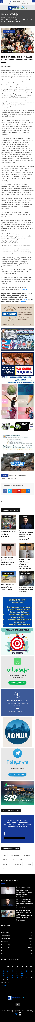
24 (8, 978)
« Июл (3, 985)
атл (4, 855)
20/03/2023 (7, 66)
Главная (3, 17)
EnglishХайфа (16, 932)
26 (17, 978)
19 (17, 975)
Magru (16, 1014)
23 (3, 978)
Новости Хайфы (12, 17)
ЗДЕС (23, 301)
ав (13, 860)
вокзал (5, 860)
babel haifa (12, 475)
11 (12, 973)
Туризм (16, 951)
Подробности (25, 289)
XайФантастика (16, 935)
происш (28, 864)
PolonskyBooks (22, 475)
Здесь (25, 299)
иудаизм (27, 855)
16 (3, 975)
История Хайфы (16, 944)
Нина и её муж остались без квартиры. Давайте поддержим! (26, 589)
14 (26, 973)
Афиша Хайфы (16, 938)
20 (22, 975)
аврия (5, 869)
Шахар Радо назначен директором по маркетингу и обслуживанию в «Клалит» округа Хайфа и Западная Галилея (24, 890)
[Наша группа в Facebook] (18, 1004)
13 (22, 973)
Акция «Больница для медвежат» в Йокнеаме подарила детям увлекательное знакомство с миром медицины (24, 914)
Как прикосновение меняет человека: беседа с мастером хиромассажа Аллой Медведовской (7, 561)
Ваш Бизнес (16, 941)
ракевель (17, 864)
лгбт (20, 860)
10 (8, 973)
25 (12, 978)
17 (8, 975)
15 (31, 973)
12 (17, 973)
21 (26, 975)
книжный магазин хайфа (9, 478)
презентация (14, 855)
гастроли (6, 864)
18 (12, 975)
